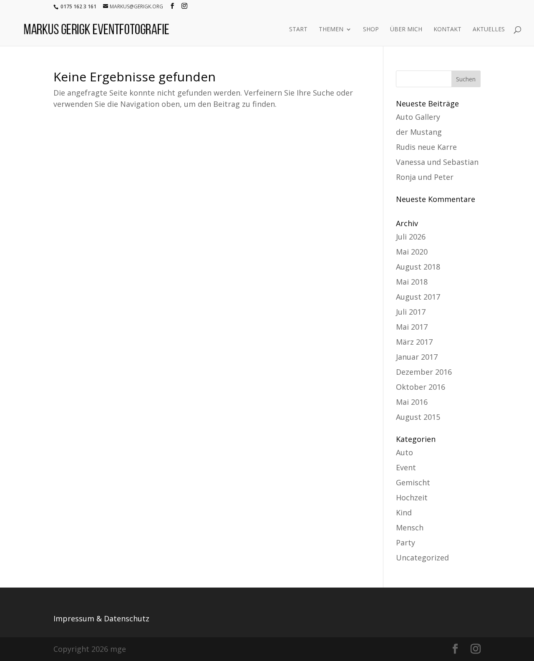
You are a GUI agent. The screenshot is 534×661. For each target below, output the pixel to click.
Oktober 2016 (420, 387)
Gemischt (413, 482)
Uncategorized (422, 558)
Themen (331, 29)
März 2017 (414, 342)
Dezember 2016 (424, 372)
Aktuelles (489, 29)
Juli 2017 (411, 312)
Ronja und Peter (424, 177)
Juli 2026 (411, 237)
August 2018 (418, 267)
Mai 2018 (412, 282)
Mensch (409, 527)
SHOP (371, 29)
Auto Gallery (418, 117)
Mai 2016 (412, 402)
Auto (404, 452)
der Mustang (419, 132)
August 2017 (418, 297)
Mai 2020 (412, 252)
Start (298, 29)
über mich (406, 29)
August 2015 (418, 417)
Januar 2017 (417, 357)
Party (405, 542)
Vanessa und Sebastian (437, 162)
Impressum (73, 618)
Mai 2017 (412, 327)
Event (406, 467)
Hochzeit (412, 497)
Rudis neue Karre (426, 147)
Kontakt (447, 29)
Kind (404, 512)
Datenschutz (126, 618)
